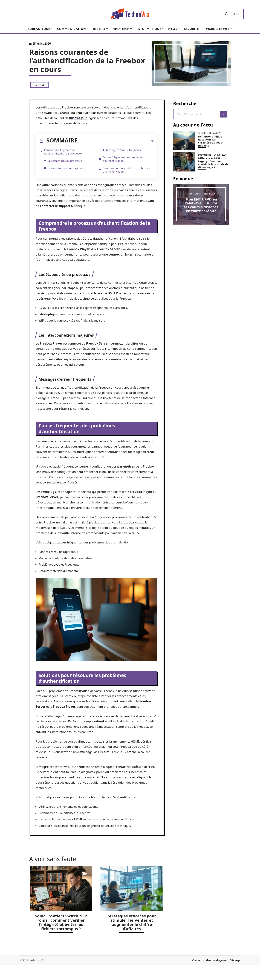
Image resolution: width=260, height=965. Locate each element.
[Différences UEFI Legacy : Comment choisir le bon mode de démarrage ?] (184, 162)
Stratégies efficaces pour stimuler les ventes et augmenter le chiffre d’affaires (132, 922)
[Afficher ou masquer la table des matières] (115, 141)
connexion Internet (123, 254)
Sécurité (202, 133)
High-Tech (39, 84)
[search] (226, 14)
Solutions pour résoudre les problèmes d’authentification (126, 169)
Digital (198, 194)
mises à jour (78, 118)
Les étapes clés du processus (65, 160)
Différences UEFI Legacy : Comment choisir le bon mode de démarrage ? (213, 162)
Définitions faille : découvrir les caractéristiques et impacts (211, 141)
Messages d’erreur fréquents (123, 150)
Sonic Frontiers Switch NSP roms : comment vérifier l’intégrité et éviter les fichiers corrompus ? (61, 922)
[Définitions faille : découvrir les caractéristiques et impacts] (184, 140)
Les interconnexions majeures (66, 168)
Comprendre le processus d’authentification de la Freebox (63, 151)
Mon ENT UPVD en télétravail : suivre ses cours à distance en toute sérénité (201, 205)
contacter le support (55, 206)
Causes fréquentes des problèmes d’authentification (123, 158)
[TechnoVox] (130, 14)
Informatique (204, 155)
